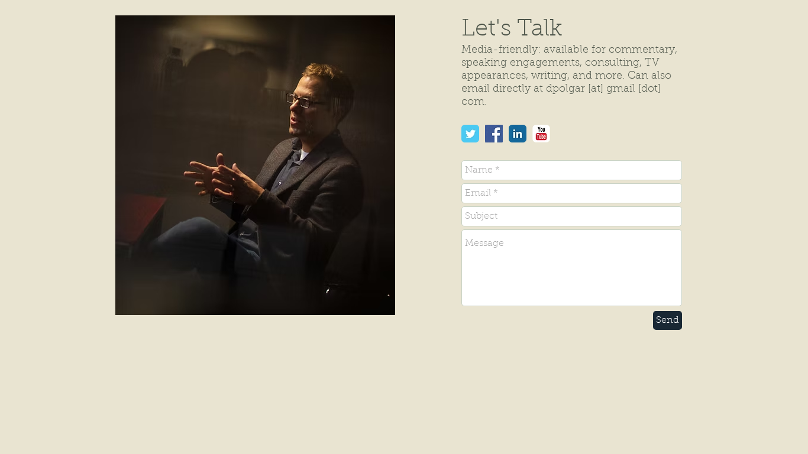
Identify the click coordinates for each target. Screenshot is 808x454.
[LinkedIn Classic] (517, 133)
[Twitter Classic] (470, 133)
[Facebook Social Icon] (494, 133)
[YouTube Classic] (541, 133)
